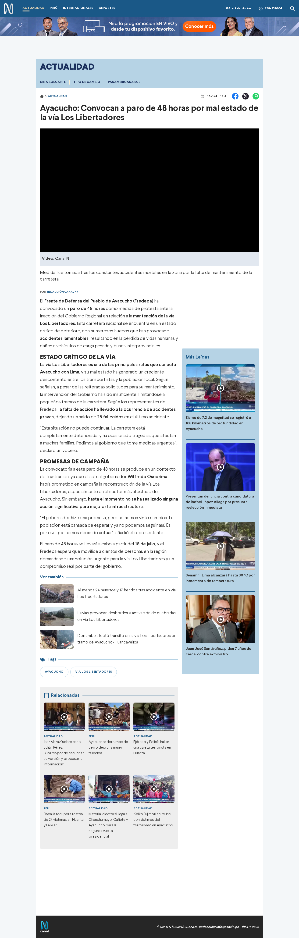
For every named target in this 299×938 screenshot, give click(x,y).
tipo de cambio (86, 82)
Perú (92, 736)
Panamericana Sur (124, 82)
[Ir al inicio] (8, 8)
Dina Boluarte (53, 82)
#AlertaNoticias (239, 8)
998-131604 (273, 8)
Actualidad (57, 96)
